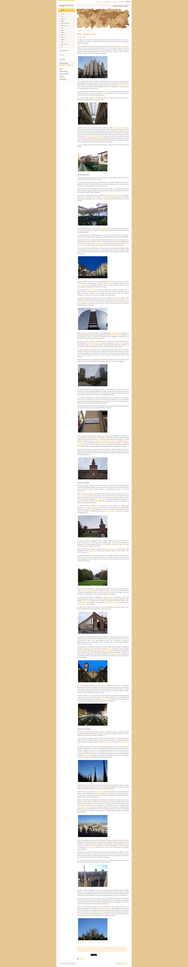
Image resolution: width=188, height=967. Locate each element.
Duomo (120, 947)
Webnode (125, 963)
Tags (78, 947)
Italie (106, 947)
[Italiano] (126, 1)
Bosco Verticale (107, 951)
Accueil (79, 30)
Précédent (82, 958)
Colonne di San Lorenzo (120, 951)
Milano (83, 947)
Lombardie (93, 947)
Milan (87, 947)
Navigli (102, 949)
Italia (98, 947)
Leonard (110, 947)
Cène (115, 947)
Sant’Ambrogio (109, 949)
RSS (115, 1)
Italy (102, 947)
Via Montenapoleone (96, 951)
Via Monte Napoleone (83, 951)
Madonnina (85, 949)
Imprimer (121, 1)
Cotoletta (92, 949)
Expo (97, 949)
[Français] (129, 1)
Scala (115, 949)
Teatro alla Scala (123, 949)
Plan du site (107, 1)
